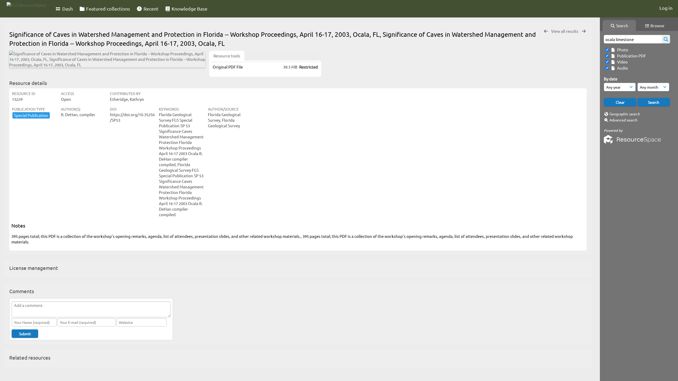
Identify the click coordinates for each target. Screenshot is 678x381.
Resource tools (226, 55)
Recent (150, 8)
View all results (565, 31)
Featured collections (107, 8)
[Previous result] (546, 31)
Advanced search (623, 119)
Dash (67, 8)
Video (621, 61)
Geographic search (624, 113)
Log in (665, 8)
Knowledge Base (189, 8)
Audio (621, 67)
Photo (621, 49)
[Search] (666, 39)
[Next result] (584, 31)
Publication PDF (630, 55)
